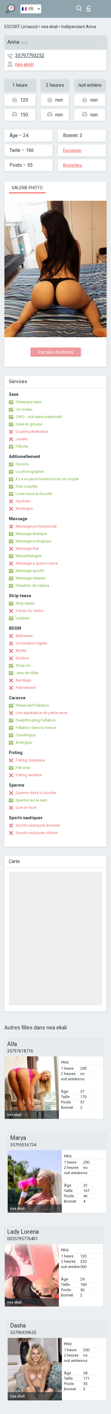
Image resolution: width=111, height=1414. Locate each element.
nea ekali (49, 26)
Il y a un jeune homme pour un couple (47, 479)
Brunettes (72, 165)
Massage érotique (31, 533)
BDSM (21, 650)
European (72, 150)
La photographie (30, 471)
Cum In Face (26, 807)
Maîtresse (24, 636)
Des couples (26, 486)
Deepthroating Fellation (36, 720)
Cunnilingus (26, 735)
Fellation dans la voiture (36, 727)
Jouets (22, 439)
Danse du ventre (29, 610)
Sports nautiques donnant (38, 825)
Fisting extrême (29, 775)
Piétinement (26, 687)
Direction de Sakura (32, 585)
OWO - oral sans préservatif (39, 416)
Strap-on (23, 665)
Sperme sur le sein (31, 800)
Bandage (23, 680)
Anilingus (24, 742)
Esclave (22, 658)
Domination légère (31, 643)
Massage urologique (33, 541)
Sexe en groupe (29, 424)
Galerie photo (27, 187)
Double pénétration (32, 431)
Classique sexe (28, 402)
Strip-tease (25, 603)
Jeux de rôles (27, 673)
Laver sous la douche (34, 493)
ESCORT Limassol (21, 26)
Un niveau (24, 409)
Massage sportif (30, 570)
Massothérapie (28, 556)
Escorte (22, 464)
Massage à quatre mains (37, 563)
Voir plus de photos (55, 352)
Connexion (89, 6)
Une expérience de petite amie (41, 713)
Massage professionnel (36, 526)
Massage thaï (27, 548)
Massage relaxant (31, 578)
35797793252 (29, 55)
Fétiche (22, 446)
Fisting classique (30, 760)
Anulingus (24, 508)
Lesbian (22, 618)
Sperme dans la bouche (36, 792)
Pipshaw (23, 501)
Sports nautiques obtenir (37, 832)
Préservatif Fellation (32, 705)
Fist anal (23, 767)
